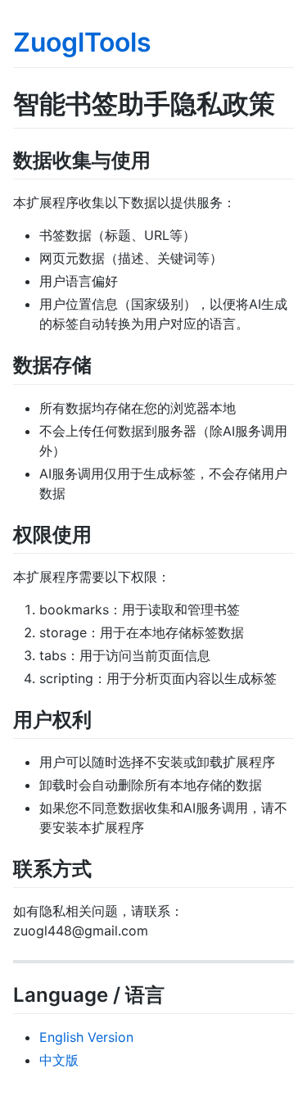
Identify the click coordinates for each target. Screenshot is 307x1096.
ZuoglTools (82, 42)
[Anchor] (160, 158)
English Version (86, 1037)
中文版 (59, 1060)
